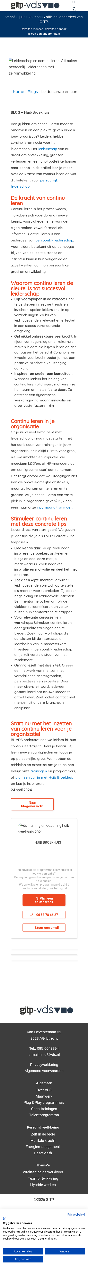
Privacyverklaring (44, 1065)
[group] (44, 92)
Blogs (33, 92)
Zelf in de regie (43, 1134)
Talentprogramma (44, 1115)
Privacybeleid (76, 1214)
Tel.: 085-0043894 (44, 1048)
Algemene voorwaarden (44, 1071)
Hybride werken (43, 1185)
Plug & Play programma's (44, 1102)
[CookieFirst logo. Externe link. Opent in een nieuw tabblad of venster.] (4, 1218)
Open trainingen (44, 1109)
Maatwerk (44, 1096)
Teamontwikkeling (43, 1178)
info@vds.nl (50, 1055)
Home (18, 92)
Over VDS (44, 1090)
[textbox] (44, 92)
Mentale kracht (42, 1140)
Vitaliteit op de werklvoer (43, 1172)
